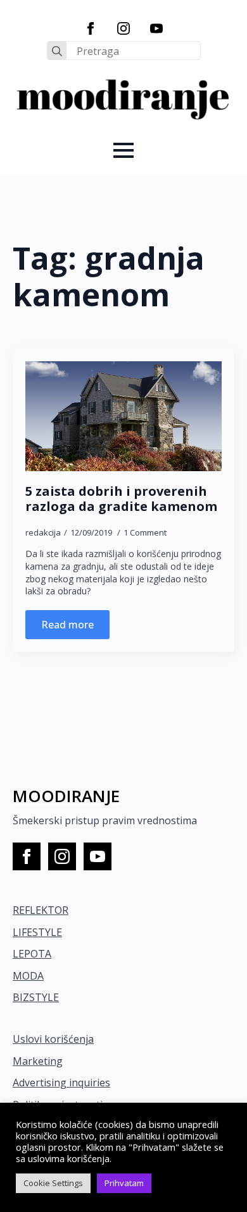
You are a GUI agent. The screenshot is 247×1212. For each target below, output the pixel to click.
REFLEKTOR (40, 910)
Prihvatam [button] (124, 1183)
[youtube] (156, 28)
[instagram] (123, 28)
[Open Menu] (123, 150)
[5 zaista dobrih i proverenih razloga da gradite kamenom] (123, 416)
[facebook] (90, 28)
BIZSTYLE (36, 997)
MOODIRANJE (66, 795)
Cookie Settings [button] (53, 1183)
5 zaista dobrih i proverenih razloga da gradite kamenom (121, 499)
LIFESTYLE (37, 932)
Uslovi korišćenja (53, 1039)
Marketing (38, 1061)
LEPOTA (32, 954)
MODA (28, 976)
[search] (57, 51)
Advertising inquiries (61, 1082)
